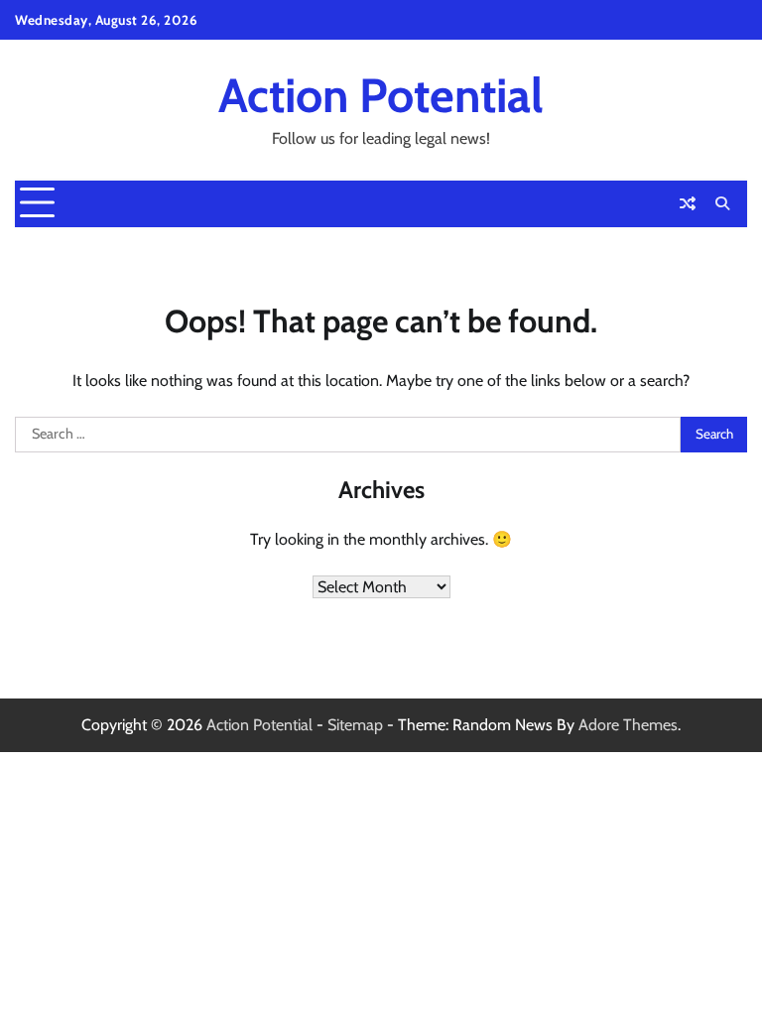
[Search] (722, 203)
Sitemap (355, 724)
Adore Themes (628, 724)
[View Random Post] (687, 203)
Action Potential (381, 95)
